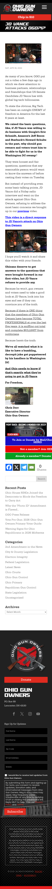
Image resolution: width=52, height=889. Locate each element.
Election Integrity (16, 556)
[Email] (31, 467)
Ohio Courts (13, 572)
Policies (38, 871)
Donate (26, 679)
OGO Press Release (17, 514)
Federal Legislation (17, 562)
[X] (16, 467)
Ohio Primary (13, 582)
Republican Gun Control (20, 587)
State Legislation (16, 592)
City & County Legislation (21, 551)
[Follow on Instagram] (30, 713)
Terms (20, 804)
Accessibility (30, 875)
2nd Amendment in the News (23, 546)
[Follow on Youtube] (38, 713)
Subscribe (15, 811)
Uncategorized (14, 597)
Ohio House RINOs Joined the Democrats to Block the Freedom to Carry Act (26, 496)
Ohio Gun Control (16, 577)
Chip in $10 (26, 17)
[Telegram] (24, 467)
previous (23, 211)
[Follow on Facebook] (13, 713)
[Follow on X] (21, 713)
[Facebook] (8, 467)
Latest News (13, 567)
